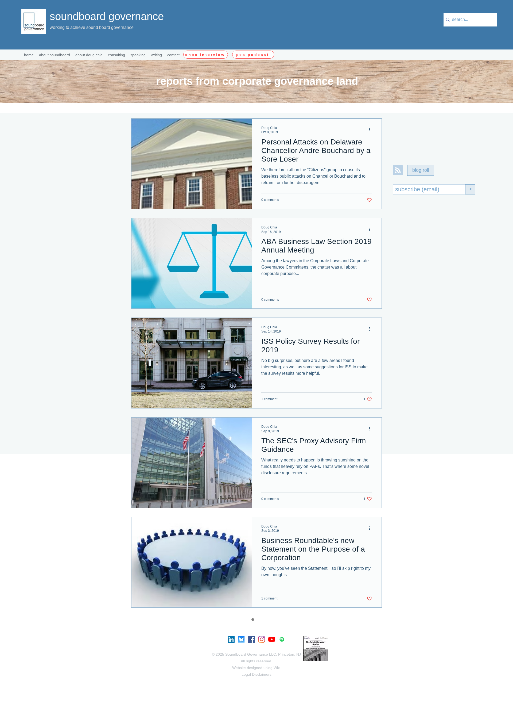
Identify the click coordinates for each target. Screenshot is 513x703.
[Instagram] (261, 639)
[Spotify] (281, 639)
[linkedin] (231, 639)
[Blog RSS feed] (398, 170)
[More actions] (371, 130)
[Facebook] (251, 639)
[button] (116, 55)
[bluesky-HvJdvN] (241, 639)
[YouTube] (271, 639)
